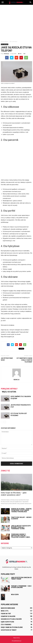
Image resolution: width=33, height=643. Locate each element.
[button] (30, 2)
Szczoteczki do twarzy (8, 630)
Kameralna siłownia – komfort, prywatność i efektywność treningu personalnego (21, 510)
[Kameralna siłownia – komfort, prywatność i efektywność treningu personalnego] (5, 511)
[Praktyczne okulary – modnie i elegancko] (5, 520)
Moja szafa (15, 594)
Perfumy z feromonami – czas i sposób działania (21, 586)
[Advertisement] (16, 22)
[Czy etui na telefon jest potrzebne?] (5, 415)
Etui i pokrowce (4, 44)
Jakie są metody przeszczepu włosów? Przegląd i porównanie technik (21, 527)
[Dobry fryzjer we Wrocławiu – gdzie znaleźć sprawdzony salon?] (16, 482)
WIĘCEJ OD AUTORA (9, 392)
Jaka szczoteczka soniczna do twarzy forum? (21, 578)
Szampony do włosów (8, 616)
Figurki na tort (6, 613)
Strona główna (4, 41)
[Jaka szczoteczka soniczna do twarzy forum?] (5, 580)
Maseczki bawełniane (8, 608)
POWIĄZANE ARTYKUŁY (9, 389)
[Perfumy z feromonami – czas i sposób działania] (5, 588)
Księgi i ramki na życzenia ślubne (12, 627)
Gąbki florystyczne (7, 622)
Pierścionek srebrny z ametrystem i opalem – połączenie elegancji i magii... (20, 535)
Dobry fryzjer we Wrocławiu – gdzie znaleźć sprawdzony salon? (13, 494)
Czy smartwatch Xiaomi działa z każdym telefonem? (24, 360)
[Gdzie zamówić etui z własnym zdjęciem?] (5, 398)
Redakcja (6, 53)
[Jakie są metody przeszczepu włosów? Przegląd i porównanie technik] (5, 528)
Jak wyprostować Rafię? (7, 359)
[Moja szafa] (3, 597)
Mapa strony (16, 637)
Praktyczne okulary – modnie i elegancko (21, 518)
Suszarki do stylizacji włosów (11, 619)
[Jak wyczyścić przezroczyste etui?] (5, 407)
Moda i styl (5, 611)
